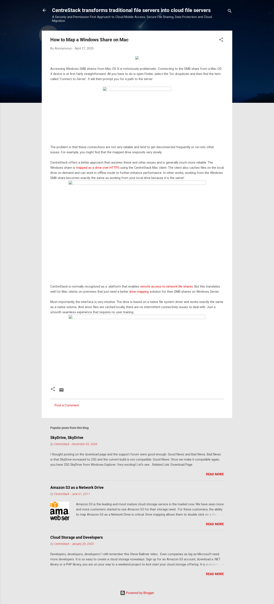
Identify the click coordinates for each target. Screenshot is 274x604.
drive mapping (139, 292)
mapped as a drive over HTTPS (97, 168)
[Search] (229, 11)
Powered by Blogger (139, 593)
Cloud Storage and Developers (76, 537)
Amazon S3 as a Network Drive (77, 487)
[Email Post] (61, 391)
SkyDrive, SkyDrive (66, 437)
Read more (215, 474)
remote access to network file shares (166, 286)
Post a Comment (67, 405)
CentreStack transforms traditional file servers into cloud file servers (131, 10)
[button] (221, 40)
